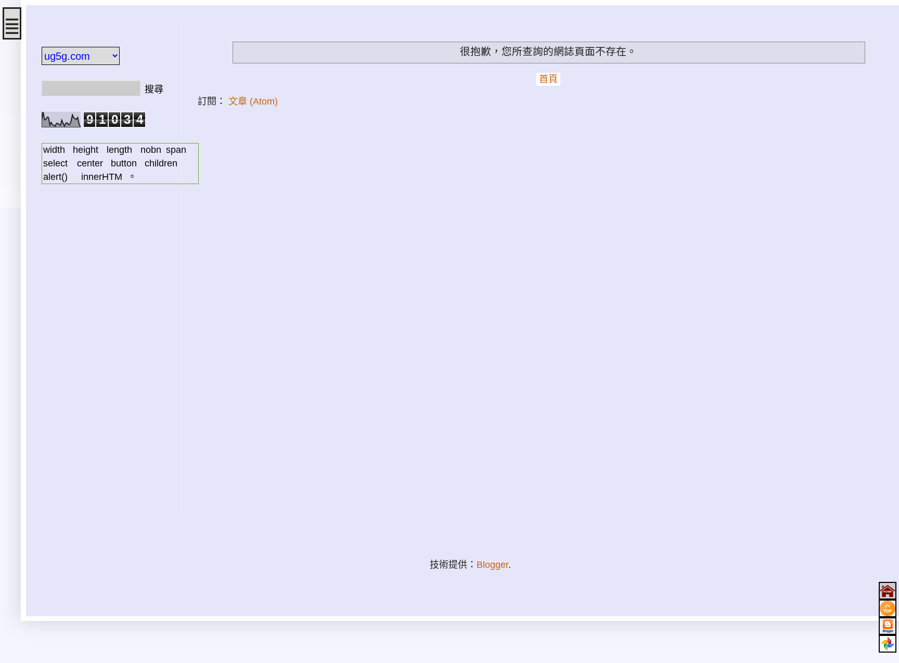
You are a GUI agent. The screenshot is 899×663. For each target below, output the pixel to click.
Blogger (492, 565)
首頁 (548, 79)
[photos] (887, 644)
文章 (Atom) (253, 101)
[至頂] (887, 608)
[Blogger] (887, 626)
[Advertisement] (104, 356)
